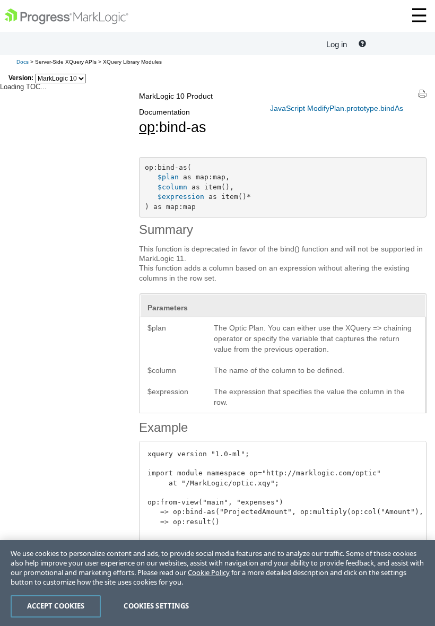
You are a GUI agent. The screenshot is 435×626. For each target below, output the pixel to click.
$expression (181, 197)
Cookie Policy (209, 572)
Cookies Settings (156, 606)
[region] (217, 583)
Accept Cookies (56, 606)
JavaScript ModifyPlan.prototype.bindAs (336, 108)
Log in (336, 44)
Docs (22, 62)
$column (172, 187)
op (147, 127)
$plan (168, 177)
